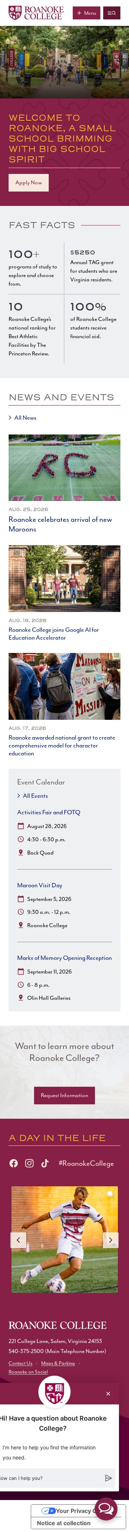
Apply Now (28, 182)
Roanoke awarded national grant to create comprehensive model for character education (62, 745)
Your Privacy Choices (85, 1510)
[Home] (36, 13)
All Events (35, 796)
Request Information (64, 1095)
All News (25, 418)
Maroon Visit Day (39, 885)
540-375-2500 (26, 1351)
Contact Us (20, 1363)
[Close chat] (108, 1393)
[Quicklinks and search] (111, 12)
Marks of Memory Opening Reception (64, 958)
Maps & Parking (58, 1363)
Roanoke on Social (28, 1372)
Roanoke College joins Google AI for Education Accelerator (54, 633)
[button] (106, 1509)
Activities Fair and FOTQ (48, 812)
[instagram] (29, 1163)
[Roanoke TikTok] (45, 1163)
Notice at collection (64, 1523)
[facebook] (14, 1163)
